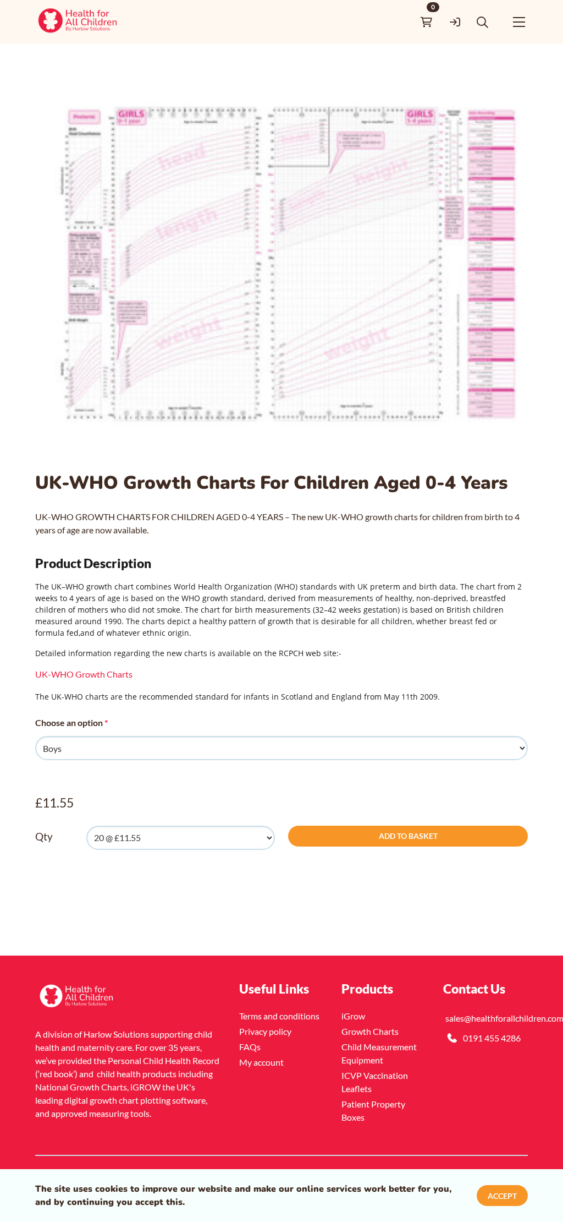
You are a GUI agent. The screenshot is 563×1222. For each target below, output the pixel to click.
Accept (502, 1196)
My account (261, 1062)
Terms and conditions (279, 1016)
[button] (482, 22)
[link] (78, 22)
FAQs (250, 1046)
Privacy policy (265, 1031)
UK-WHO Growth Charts (84, 674)
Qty (44, 836)
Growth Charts (370, 1031)
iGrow (353, 1016)
